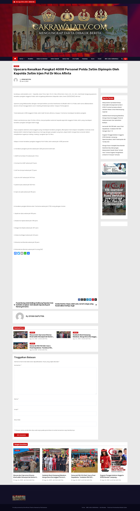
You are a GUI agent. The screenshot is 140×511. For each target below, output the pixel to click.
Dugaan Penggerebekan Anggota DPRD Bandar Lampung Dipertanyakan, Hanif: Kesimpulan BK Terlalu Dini (113, 478)
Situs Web (17, 420)
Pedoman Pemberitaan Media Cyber (117, 507)
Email (16, 409)
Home (21, 59)
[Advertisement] (55, 277)
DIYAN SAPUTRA (26, 79)
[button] (122, 59)
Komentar (18, 365)
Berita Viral (66, 59)
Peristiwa (85, 59)
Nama (16, 399)
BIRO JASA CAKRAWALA (111, 59)
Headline (30, 59)
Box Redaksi (103, 507)
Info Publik (76, 59)
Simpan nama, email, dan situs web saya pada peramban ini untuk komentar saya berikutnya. (45, 430)
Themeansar (43, 507)
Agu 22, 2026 (33, 350)
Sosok (99, 59)
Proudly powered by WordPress (20, 507)
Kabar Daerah (55, 59)
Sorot (92, 59)
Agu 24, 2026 (33, 339)
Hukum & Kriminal (42, 59)
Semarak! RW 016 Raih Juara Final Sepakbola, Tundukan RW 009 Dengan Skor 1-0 (41, 348)
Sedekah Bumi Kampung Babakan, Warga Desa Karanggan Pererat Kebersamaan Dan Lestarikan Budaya (54, 478)
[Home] (15, 59)
